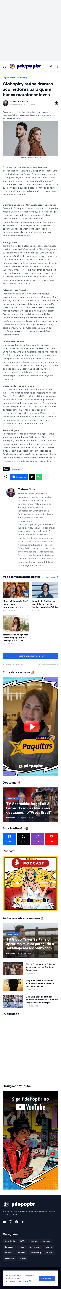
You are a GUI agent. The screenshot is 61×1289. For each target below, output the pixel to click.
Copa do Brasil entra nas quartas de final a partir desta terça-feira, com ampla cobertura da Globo (42, 999)
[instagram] (10, 1221)
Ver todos (50, 577)
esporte (46, 1241)
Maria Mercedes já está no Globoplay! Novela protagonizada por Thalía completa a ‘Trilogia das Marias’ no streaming (15, 637)
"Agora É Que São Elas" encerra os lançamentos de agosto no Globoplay (15, 604)
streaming (22, 77)
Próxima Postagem (47, 664)
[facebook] (16, 1221)
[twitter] (23, 1221)
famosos (9, 1247)
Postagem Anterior (14, 664)
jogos (21, 1247)
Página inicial (9, 77)
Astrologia (10, 1241)
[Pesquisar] (56, 66)
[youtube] (4, 1221)
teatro (49, 1252)
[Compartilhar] (55, 103)
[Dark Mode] (50, 66)
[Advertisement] (30, 30)
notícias (8, 1252)
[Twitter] (32, 477)
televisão (9, 1258)
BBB (22, 1241)
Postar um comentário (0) (30, 655)
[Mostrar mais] (46, 477)
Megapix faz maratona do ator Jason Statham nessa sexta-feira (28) (40, 983)
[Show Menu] (4, 66)
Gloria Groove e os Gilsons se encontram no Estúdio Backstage (40, 967)
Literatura (34, 1247)
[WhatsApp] (39, 477)
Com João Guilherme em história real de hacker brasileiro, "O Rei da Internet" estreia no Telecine (45, 604)
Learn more (23, 1281)
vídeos (22, 1258)
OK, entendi (46, 1278)
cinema (33, 1241)
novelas (21, 1252)
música (48, 1247)
